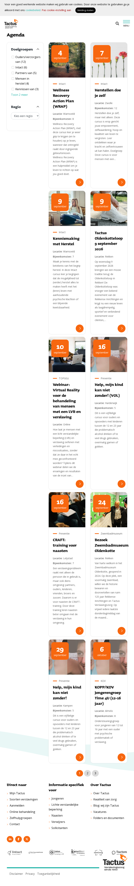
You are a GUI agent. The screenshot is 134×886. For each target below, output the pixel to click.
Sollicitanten (59, 828)
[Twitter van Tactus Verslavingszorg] (27, 839)
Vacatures (99, 812)
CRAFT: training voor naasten (65, 545)
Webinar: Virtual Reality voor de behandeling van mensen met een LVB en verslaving (67, 401)
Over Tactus (101, 793)
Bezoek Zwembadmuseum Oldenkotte (112, 545)
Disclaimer (16, 874)
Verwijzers (58, 822)
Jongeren (57, 798)
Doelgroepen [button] (22, 49)
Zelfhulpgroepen (21, 818)
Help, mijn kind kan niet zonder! (67, 692)
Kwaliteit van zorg (105, 799)
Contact (15, 824)
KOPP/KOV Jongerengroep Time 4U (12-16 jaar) (108, 695)
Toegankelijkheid (48, 874)
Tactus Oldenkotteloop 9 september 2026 (109, 241)
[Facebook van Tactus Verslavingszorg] (18, 839)
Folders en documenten (108, 818)
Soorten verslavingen (24, 799)
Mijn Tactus (17, 793)
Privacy (30, 874)
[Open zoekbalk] (117, 24)
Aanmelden (17, 805)
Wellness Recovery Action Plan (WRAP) (63, 98)
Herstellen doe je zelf (108, 92)
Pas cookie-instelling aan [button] (56, 10)
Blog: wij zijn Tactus (106, 805)
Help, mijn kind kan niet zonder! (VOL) (109, 390)
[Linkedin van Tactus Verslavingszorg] (10, 839)
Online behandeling (22, 812)
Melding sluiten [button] (85, 10)
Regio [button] (16, 106)
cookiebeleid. (33, 10)
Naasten (57, 815)
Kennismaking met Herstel (66, 241)
